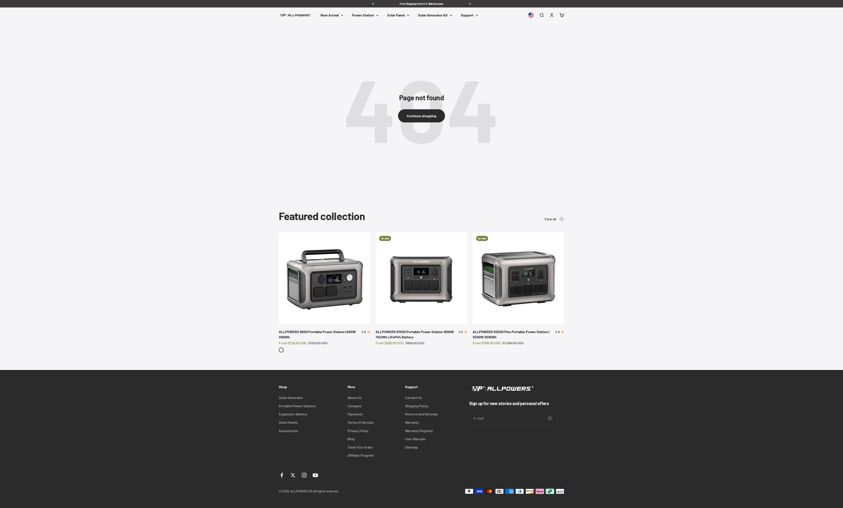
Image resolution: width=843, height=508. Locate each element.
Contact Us (413, 397)
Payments (355, 414)
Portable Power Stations (297, 406)
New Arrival (330, 15)
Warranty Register (419, 431)
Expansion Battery (293, 414)
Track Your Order (360, 447)
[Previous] (373, 4)
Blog (351, 439)
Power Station (363, 15)
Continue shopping (421, 116)
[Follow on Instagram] (304, 475)
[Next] (470, 4)
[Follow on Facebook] (282, 475)
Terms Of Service (361, 422)
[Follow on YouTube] (315, 475)
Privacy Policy (358, 431)
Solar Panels (288, 422)
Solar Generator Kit (433, 15)
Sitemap (411, 447)
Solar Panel (396, 15)
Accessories (288, 431)
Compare (355, 406)
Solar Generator (291, 397)
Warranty (412, 422)
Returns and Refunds (421, 414)
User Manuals (415, 439)
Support (467, 15)
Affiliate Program (361, 455)
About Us (355, 397)
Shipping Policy (417, 406)
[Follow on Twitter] (293, 475)
